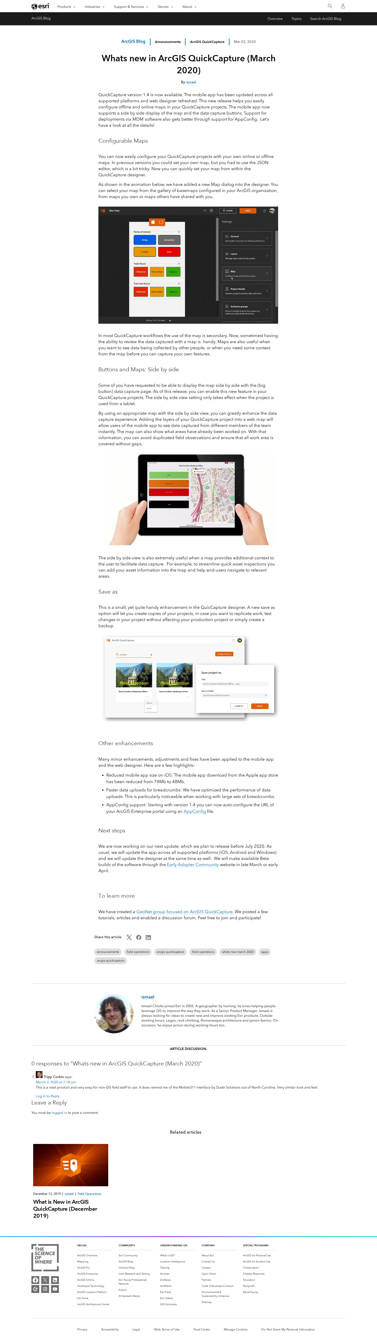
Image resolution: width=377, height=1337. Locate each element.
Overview (275, 19)
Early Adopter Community (193, 864)
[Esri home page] (40, 6)
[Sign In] (343, 6)
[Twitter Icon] (129, 939)
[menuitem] (94, 1255)
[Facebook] (35, 1280)
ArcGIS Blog (41, 18)
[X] (45, 1280)
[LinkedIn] (55, 1280)
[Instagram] (45, 1289)
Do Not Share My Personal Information (288, 1329)
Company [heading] (208, 1245)
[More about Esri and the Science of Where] (45, 1258)
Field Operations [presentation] (89, 1194)
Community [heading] (127, 1245)
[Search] (330, 6)
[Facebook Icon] (138, 939)
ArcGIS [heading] (82, 1245)
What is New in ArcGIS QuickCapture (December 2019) (65, 1208)
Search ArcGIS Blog (325, 19)
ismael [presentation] (69, 1194)
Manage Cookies (235, 1329)
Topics (296, 19)
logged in (59, 1113)
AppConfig (195, 811)
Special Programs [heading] (256, 1245)
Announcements (168, 42)
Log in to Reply (48, 1096)
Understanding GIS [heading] (173, 1245)
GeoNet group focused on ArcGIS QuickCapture (184, 911)
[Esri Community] (35, 1289)
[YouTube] (55, 1289)
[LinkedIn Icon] (148, 939)
